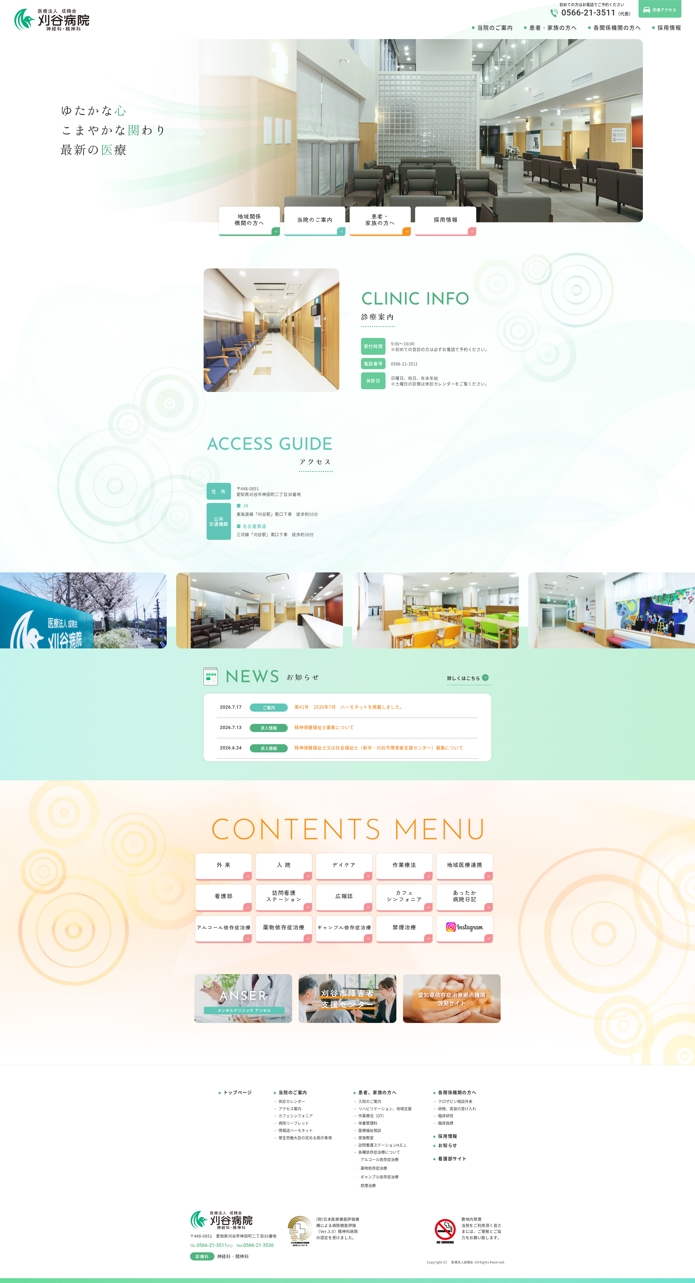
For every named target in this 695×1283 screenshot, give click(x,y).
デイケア (344, 865)
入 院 (284, 865)
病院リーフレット (294, 1123)
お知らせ (447, 1145)
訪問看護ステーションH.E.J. (382, 1145)
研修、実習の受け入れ (457, 1108)
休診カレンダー (292, 1101)
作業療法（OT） (372, 1115)
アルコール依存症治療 (380, 1159)
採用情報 (669, 27)
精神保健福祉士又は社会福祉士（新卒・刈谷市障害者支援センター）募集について (379, 747)
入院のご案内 (369, 1101)
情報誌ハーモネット (296, 1130)
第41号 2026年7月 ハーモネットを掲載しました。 (350, 707)
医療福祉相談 (369, 1130)
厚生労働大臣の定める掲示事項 (305, 1137)
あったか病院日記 (465, 896)
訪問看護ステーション (284, 896)
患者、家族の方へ (377, 1092)
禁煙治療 (404, 927)
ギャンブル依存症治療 (380, 1176)
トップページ (237, 1092)
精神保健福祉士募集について (324, 727)
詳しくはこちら (464, 678)
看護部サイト (452, 1158)
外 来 (224, 865)
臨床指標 (445, 1123)
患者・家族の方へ (553, 27)
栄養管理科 (367, 1123)
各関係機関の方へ (617, 27)
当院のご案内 (495, 27)
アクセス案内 (290, 1108)
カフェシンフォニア (404, 896)
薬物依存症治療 (284, 927)
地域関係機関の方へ (249, 219)
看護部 (224, 896)
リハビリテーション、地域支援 (385, 1108)
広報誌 (344, 896)
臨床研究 (445, 1115)
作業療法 (404, 865)
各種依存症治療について (379, 1152)
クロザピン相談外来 (455, 1101)
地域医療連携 (465, 865)
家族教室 (366, 1137)
